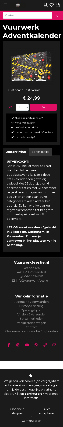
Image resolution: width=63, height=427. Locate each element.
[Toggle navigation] (5, 5)
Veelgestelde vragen (31, 323)
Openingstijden (31, 310)
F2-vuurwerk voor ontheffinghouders (31, 331)
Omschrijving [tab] (16, 151)
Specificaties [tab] (40, 151)
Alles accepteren (47, 411)
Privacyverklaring (31, 306)
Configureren (31, 420)
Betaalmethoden (31, 318)
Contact (31, 327)
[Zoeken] (56, 15)
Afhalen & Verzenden (32, 314)
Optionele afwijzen (17, 411)
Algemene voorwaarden (32, 301)
